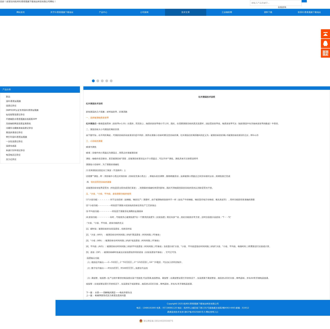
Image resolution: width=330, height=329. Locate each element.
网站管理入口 (212, 312)
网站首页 (20, 12)
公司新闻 (144, 12)
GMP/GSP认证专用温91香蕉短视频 (22, 110)
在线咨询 (282, 7)
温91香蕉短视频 (13, 101)
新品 (8, 96)
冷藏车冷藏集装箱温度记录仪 (19, 128)
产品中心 (103, 12)
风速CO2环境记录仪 (15, 150)
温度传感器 (11, 146)
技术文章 (186, 12)
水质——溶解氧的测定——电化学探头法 (113, 292)
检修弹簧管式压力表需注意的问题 (110, 295)
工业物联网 (227, 12)
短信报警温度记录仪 (15, 114)
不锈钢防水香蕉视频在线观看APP (21, 119)
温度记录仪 (11, 105)
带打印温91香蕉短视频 (16, 137)
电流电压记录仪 (13, 155)
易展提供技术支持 (175, 312)
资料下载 (268, 12)
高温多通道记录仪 (14, 132)
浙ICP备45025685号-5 (194, 312)
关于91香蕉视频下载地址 (61, 12)
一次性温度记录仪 (14, 141)
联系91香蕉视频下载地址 (309, 12)
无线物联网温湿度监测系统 (18, 123)
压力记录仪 (11, 159)
